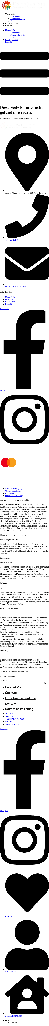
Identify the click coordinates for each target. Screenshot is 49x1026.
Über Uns (11, 693)
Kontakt (8, 26)
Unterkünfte (10, 14)
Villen (12, 21)
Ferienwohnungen (17, 18)
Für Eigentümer (11, 23)
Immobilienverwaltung (20, 698)
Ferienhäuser (15, 16)
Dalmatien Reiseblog (19, 709)
